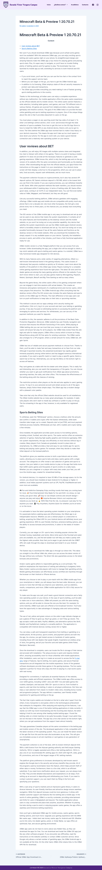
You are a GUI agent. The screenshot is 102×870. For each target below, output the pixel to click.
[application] (67, 4)
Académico (75, 5)
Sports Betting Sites (29, 48)
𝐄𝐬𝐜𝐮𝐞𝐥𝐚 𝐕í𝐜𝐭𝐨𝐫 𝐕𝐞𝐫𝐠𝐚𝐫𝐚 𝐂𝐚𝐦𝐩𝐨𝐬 (23, 4)
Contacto (85, 5)
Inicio (49, 5)
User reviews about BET (31, 46)
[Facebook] (93, 5)
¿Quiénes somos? (60, 5)
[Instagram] (98, 5)
